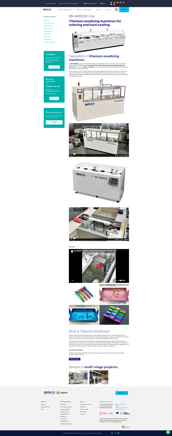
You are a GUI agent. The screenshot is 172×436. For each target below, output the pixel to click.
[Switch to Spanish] (120, 3)
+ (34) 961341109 (122, 404)
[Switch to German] (114, 3)
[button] (168, 432)
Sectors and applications (84, 9)
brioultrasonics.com (121, 409)
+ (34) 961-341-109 (53, 86)
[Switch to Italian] (117, 3)
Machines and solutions (65, 9)
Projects (108, 9)
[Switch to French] (111, 3)
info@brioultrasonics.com (122, 407)
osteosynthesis (79, 67)
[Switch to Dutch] (114, 4)
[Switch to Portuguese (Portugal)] (123, 3)
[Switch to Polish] (111, 4)
